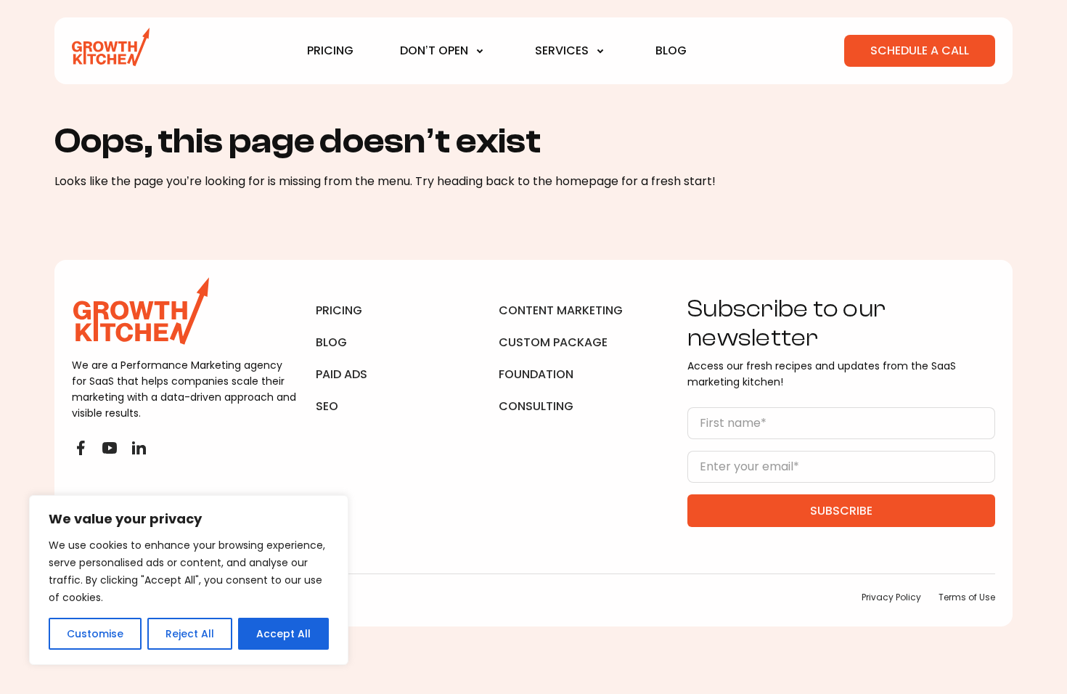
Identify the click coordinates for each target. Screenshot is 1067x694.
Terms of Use (967, 597)
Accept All (283, 633)
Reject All (189, 633)
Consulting (536, 406)
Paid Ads (341, 374)
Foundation (536, 374)
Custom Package (553, 342)
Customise (95, 633)
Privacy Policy (891, 597)
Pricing (330, 50)
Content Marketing (561, 310)
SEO (327, 406)
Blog (671, 50)
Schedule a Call (919, 50)
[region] (188, 580)
